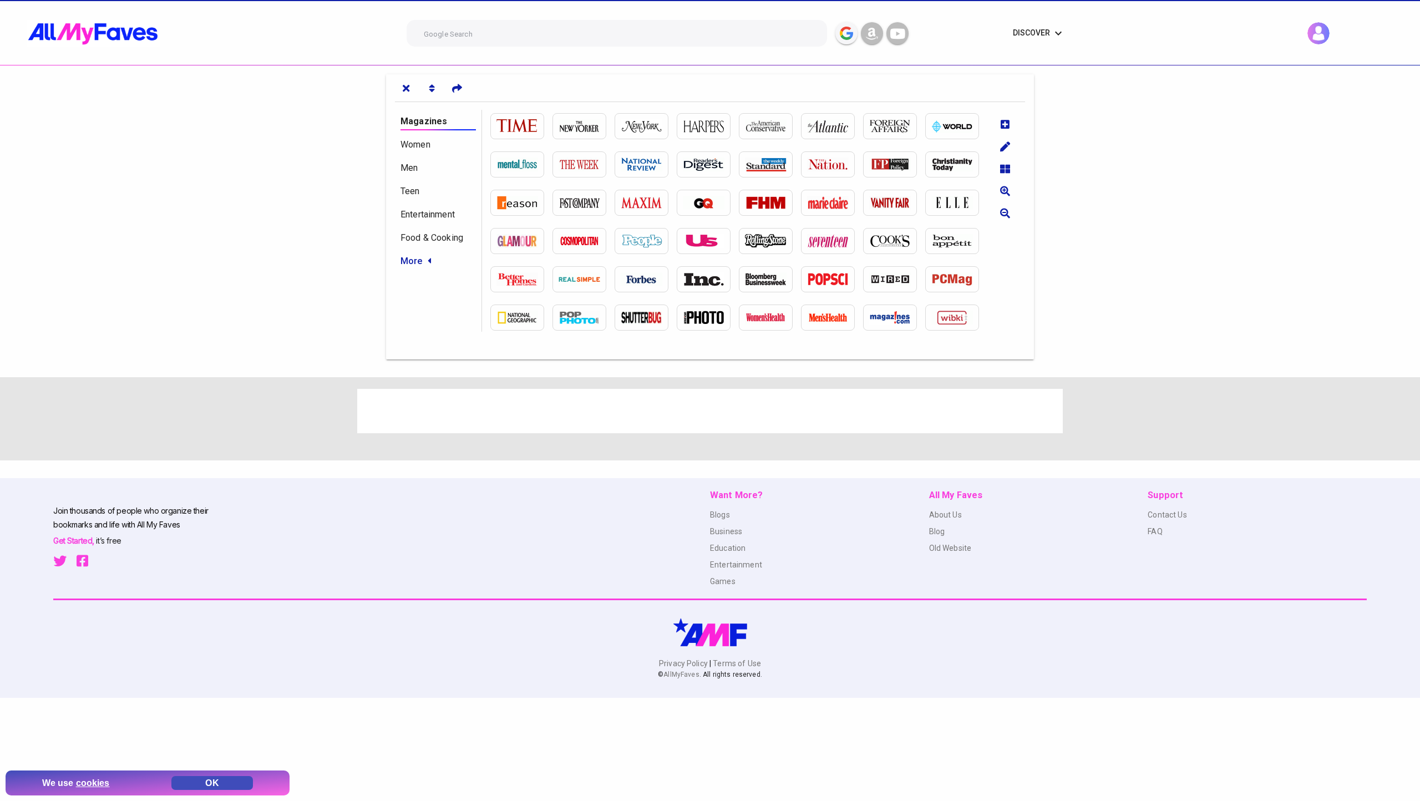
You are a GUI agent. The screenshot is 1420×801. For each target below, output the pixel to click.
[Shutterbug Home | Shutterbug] (646, 318)
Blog (937, 531)
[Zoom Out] (1005, 213)
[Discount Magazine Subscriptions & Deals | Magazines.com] (894, 318)
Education (728, 548)
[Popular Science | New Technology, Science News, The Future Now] (832, 279)
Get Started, (74, 540)
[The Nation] (832, 164)
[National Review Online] (646, 164)
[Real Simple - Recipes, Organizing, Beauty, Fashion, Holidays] (583, 279)
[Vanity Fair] (894, 203)
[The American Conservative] (770, 126)
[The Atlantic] (832, 126)
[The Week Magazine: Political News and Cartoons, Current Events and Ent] (583, 164)
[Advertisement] (690, 411)
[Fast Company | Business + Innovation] (583, 203)
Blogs (720, 514)
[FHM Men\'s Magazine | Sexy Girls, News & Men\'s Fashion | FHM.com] (770, 203)
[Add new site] (1005, 124)
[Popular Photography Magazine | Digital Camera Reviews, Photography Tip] (583, 318)
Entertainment (736, 564)
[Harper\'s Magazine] (708, 126)
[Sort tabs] (431, 88)
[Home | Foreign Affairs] (894, 126)
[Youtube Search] (897, 33)
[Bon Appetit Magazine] (956, 241)
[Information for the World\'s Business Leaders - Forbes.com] (646, 279)
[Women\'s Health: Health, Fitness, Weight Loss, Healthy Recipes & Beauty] (770, 318)
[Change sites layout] (1005, 169)
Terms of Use (736, 663)
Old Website (950, 548)
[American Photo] (708, 318)
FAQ (1155, 531)
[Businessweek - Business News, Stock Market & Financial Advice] (770, 279)
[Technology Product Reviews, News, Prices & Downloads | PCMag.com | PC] (956, 279)
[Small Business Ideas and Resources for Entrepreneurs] (708, 279)
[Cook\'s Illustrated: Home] (894, 241)
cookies (93, 783)
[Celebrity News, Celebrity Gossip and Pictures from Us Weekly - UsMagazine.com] (708, 241)
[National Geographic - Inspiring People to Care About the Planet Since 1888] (521, 318)
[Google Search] (846, 33)
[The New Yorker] (583, 126)
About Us (945, 514)
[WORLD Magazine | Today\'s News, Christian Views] (956, 126)
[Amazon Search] (872, 33)
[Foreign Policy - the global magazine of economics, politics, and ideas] (894, 164)
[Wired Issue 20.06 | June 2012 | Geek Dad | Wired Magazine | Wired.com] (894, 279)
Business (726, 531)
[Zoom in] (1005, 191)
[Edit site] (1005, 146)
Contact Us (1167, 514)
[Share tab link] (457, 88)
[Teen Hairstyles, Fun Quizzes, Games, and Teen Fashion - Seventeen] (832, 241)
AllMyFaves (681, 674)
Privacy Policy (684, 663)
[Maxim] (646, 203)
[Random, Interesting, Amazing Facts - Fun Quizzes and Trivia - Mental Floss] (521, 164)
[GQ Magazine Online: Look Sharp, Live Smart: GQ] (708, 203)
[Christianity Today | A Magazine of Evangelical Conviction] (956, 164)
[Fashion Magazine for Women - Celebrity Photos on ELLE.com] (956, 203)
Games (723, 581)
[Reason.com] (521, 203)
